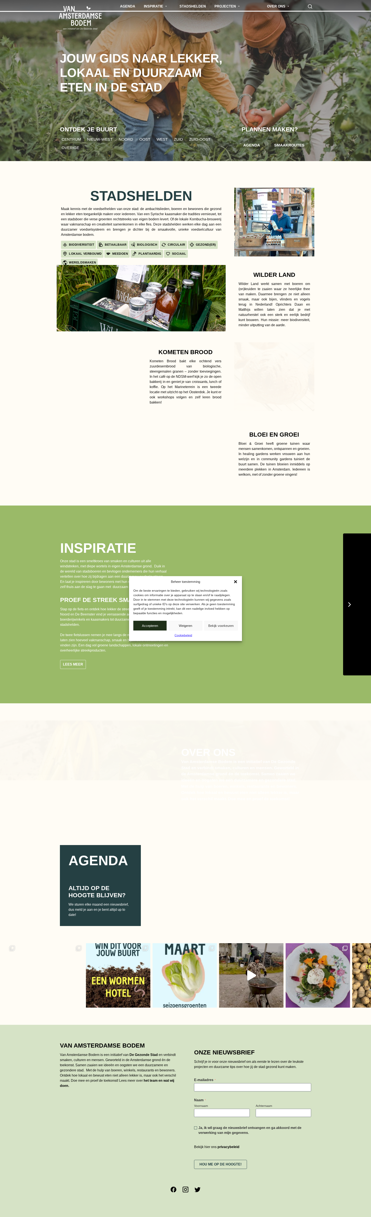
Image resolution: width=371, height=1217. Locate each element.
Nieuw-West (100, 139)
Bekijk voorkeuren (221, 625)
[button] (235, 582)
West (162, 139)
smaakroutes (289, 145)
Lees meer (73, 661)
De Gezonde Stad (143, 1051)
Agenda (251, 145)
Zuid (178, 139)
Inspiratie (98, 548)
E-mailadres (205, 1076)
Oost (144, 139)
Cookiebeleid (183, 635)
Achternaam (264, 1102)
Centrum (71, 139)
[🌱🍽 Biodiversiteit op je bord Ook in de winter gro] (194, 972)
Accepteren (150, 625)
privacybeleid (228, 1144)
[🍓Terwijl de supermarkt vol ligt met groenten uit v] (128, 972)
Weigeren (185, 625)
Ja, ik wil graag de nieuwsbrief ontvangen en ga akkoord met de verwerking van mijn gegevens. (249, 1127)
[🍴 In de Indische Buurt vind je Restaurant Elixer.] (261, 972)
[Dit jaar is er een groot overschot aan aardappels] (327, 972)
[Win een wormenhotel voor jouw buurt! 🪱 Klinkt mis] (61, 972)
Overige (70, 148)
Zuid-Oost (199, 139)
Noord (126, 139)
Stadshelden (141, 196)
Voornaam (201, 1102)
